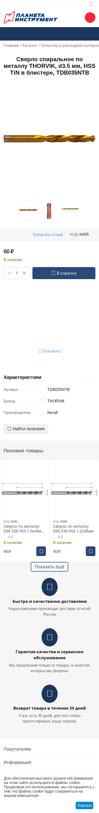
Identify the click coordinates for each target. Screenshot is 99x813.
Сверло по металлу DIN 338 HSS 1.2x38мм (73, 528)
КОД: (74, 234)
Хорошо (84, 805)
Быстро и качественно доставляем (49, 601)
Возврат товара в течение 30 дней (49, 708)
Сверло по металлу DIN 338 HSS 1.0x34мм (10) (24, 528)
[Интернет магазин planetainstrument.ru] (30, 17)
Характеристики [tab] (22, 377)
